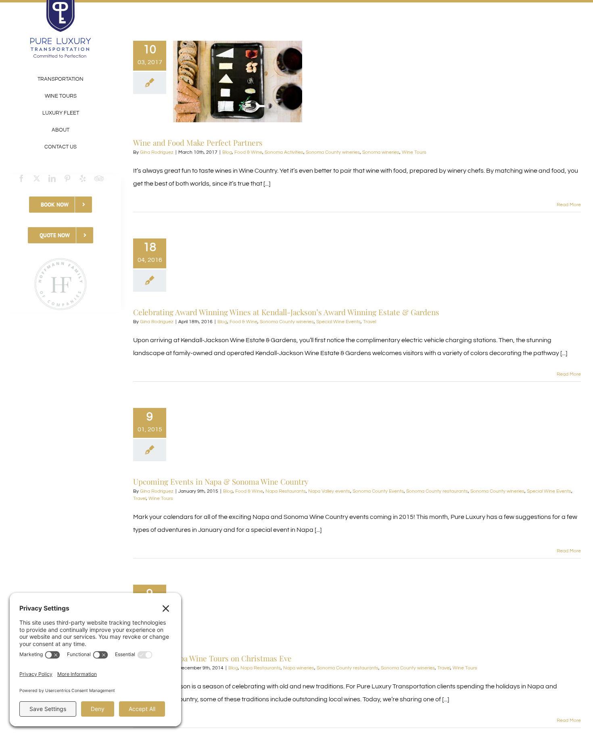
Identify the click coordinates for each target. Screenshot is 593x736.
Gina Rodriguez (156, 152)
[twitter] (36, 178)
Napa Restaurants (285, 491)
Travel (369, 321)
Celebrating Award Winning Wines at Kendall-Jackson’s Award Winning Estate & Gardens (286, 312)
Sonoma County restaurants (437, 491)
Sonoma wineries (380, 152)
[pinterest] (67, 178)
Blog (227, 152)
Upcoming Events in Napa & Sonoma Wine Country (221, 481)
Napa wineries (298, 668)
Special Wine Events (338, 321)
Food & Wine (248, 152)
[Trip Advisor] (99, 178)
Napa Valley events (329, 491)
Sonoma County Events (378, 491)
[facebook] (21, 178)
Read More (569, 204)
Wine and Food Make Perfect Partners (198, 142)
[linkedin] (52, 178)
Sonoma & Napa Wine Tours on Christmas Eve (212, 658)
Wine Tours (414, 152)
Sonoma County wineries (333, 152)
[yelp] (82, 178)
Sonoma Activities (284, 152)
